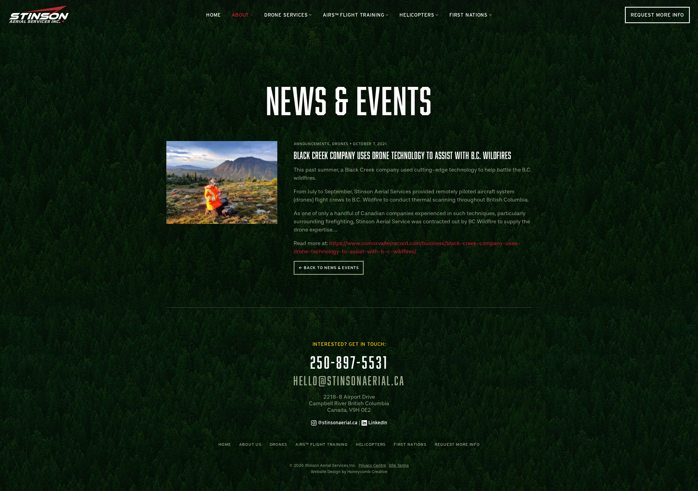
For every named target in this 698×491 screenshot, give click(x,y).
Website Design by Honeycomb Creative (349, 471)
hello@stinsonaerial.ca (349, 381)
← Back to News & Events (329, 267)
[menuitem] (213, 15)
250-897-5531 (349, 362)
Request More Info (657, 15)
